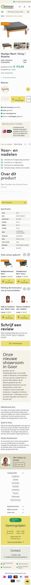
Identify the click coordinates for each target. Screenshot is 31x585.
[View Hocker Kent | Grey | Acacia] (7, 46)
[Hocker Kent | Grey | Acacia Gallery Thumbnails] (15, 46)
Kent (24, 62)
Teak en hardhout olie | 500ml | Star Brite (8, 307)
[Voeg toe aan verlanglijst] (28, 99)
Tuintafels (15, 486)
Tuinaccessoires (15, 500)
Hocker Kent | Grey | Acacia (14, 16)
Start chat (20, 464)
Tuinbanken (15, 490)
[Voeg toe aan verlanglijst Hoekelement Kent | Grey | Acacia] (27, 266)
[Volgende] (27, 29)
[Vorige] (3, 29)
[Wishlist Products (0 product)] (19, 7)
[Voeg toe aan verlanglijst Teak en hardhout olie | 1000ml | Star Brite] (27, 301)
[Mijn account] (24, 7)
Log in (14, 335)
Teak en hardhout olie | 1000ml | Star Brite (23, 307)
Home (2, 16)
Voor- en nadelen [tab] (6, 144)
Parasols (15, 493)
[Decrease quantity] (2, 99)
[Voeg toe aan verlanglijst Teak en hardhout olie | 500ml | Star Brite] (11, 301)
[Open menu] (2, 12)
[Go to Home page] (7, 7)
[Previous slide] (24, 254)
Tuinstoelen (15, 483)
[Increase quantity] (7, 99)
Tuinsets (15, 479)
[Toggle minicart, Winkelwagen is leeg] (29, 7)
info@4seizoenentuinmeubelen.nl (16, 557)
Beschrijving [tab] (18, 144)
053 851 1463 (16, 555)
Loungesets (15, 476)
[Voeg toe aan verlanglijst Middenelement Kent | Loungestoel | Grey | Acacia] (11, 266)
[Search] (28, 12)
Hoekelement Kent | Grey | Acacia (21, 272)
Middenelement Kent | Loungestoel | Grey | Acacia (7, 272)
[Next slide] (28, 89)
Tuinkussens (15, 496)
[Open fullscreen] (15, 29)
